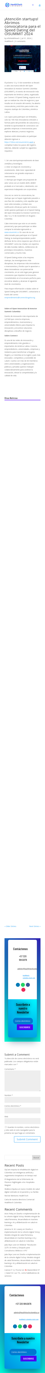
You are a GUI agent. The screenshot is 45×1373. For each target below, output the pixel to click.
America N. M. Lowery (13, 1229)
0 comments (20, 41)
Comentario (10, 1069)
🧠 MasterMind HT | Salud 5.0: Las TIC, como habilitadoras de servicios (22, 1273)
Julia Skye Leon (10, 1245)
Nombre (8, 1095)
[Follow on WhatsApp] (23, 985)
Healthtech (8, 41)
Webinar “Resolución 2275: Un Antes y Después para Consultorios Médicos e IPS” (20, 1248)
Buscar (36, 1157)
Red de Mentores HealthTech (16, 1195)
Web (6, 1116)
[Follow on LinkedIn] (18, 985)
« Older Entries (10, 926)
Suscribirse (24, 1027)
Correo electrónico (12, 1106)
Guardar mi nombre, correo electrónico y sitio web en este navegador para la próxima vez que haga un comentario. (21, 1130)
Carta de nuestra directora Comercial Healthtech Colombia (22, 645)
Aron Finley (9, 1213)
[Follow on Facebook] (28, 985)
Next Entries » (34, 926)
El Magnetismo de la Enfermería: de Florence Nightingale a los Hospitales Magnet (19, 1182)
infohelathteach (13, 38)
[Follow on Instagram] (23, 990)
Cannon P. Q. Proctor (13, 1270)
